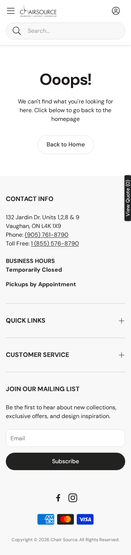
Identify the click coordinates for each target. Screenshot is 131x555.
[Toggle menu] (11, 11)
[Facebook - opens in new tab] (58, 497)
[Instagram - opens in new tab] (72, 497)
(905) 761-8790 (46, 235)
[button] (65, 31)
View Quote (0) (127, 198)
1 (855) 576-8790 (55, 243)
